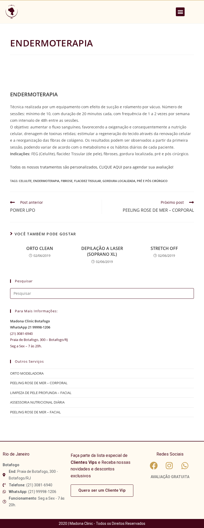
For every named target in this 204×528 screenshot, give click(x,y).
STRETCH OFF (164, 248)
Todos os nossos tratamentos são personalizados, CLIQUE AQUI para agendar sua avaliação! (91, 167)
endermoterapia (46, 181)
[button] (180, 11)
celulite (25, 181)
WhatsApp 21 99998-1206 (30, 327)
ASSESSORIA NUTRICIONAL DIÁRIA (37, 402)
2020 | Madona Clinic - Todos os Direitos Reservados (102, 523)
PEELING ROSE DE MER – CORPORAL (38, 382)
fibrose (67, 181)
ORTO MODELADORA (27, 373)
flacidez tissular (87, 181)
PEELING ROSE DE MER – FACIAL (35, 412)
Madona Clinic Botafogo (30, 321)
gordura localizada (119, 181)
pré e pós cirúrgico (152, 181)
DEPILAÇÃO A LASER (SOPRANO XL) (102, 251)
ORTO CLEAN (39, 248)
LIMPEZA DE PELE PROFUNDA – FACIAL (40, 392)
